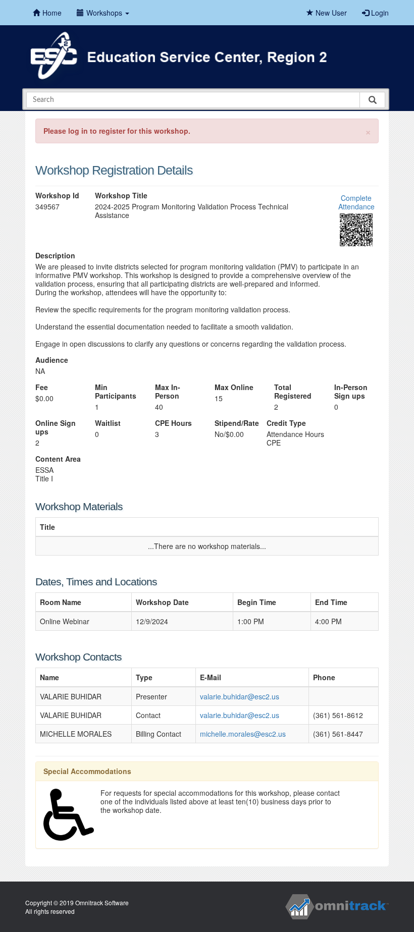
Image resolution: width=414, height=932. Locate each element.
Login (379, 13)
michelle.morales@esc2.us (243, 734)
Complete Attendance (356, 202)
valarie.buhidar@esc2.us (239, 696)
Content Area (58, 459)
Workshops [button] (105, 13)
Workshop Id (57, 195)
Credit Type (286, 423)
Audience (51, 360)
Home (52, 13)
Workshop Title (121, 195)
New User (330, 13)
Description (55, 255)
